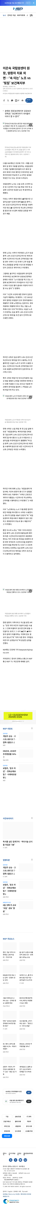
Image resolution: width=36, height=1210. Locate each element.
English (10, 1191)
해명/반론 (7, 1136)
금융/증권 (18, 1116)
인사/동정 (18, 1131)
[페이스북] (4, 100)
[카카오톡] (12, 100)
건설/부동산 (7, 1121)
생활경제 (18, 1126)
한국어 (5, 1191)
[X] (8, 100)
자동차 (29, 1121)
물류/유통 (18, 1121)
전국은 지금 (11, 15)
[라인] (16, 100)
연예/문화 (7, 1131)
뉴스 (4, 15)
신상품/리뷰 (29, 1131)
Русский (24, 1191)
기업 (7, 1116)
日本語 (15, 1191)
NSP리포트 (21, 15)
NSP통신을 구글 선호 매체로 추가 (14, 3)
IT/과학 (29, 1116)
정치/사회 (29, 1126)
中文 (19, 1191)
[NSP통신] (18, 9)
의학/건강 (7, 1126)
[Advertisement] (18, 234)
